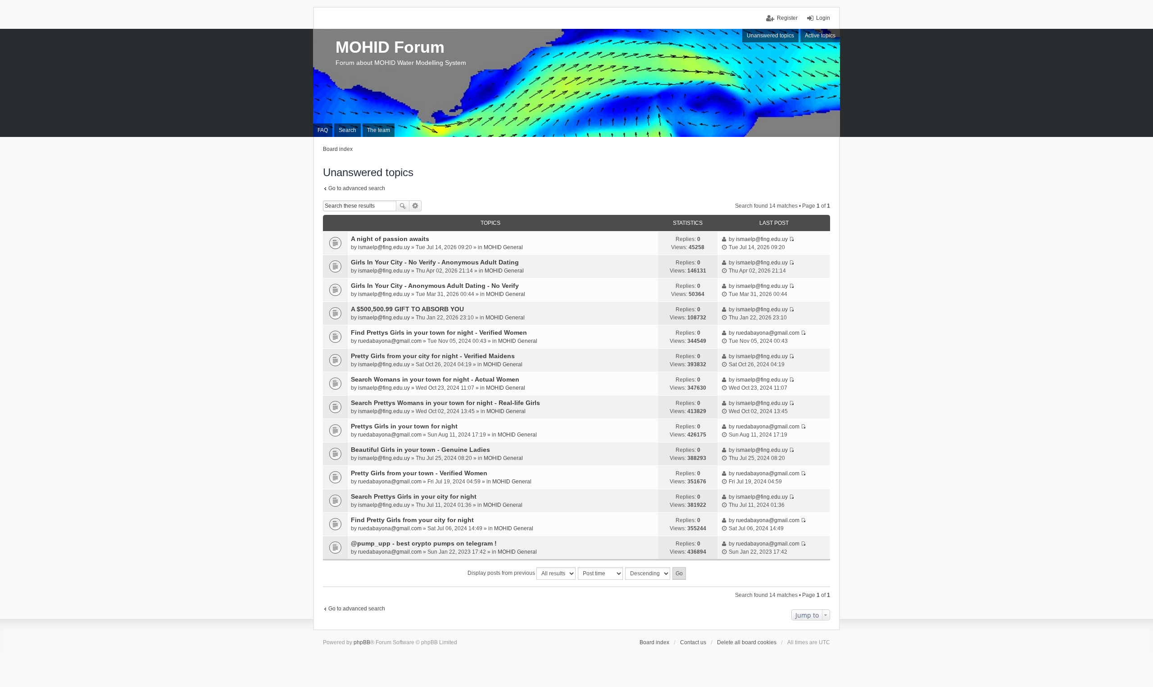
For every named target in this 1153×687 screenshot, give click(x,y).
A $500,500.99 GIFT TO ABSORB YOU (407, 309)
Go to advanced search (356, 188)
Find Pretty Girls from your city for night (412, 519)
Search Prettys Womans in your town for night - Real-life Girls (445, 402)
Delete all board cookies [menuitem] (746, 642)
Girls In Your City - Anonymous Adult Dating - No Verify (435, 285)
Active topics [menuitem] (820, 35)
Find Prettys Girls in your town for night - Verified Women (439, 332)
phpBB (362, 642)
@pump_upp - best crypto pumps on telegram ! (424, 543)
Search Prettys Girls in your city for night (414, 496)
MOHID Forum (390, 47)
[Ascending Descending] (648, 573)
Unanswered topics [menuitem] (770, 35)
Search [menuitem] (347, 130)
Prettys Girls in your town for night (404, 426)
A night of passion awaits (390, 238)
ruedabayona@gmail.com (390, 341)
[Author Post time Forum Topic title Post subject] (601, 573)
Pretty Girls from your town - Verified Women (419, 473)
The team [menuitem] (378, 130)
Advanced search (415, 205)
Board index (654, 642)
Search (402, 205)
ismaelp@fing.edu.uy (384, 247)
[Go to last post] (791, 239)
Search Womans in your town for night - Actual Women (435, 379)
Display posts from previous (502, 573)
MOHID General (503, 247)
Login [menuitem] (823, 18)
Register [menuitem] (787, 18)
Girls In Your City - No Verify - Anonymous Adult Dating (435, 262)
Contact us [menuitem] (693, 642)
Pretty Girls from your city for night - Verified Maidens (433, 355)
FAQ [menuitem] (323, 130)
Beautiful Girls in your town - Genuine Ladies (420, 449)
